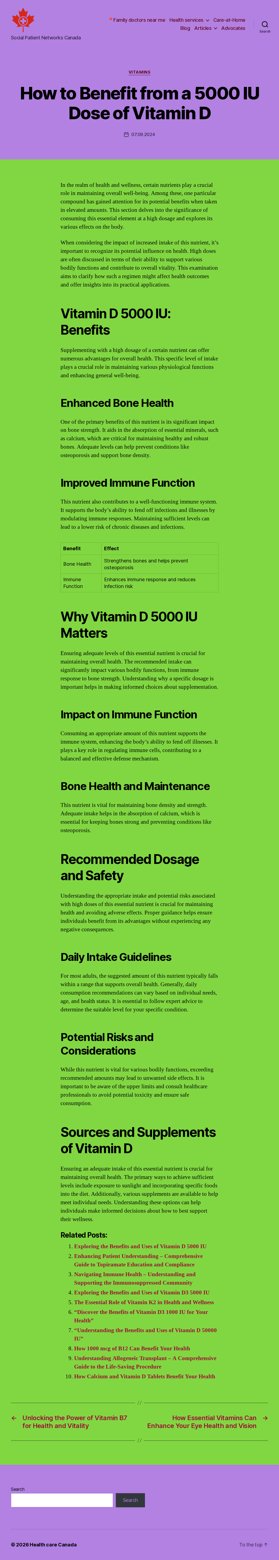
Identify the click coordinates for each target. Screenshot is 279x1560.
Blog (185, 28)
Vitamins (139, 72)
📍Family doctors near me (136, 20)
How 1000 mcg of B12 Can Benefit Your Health (132, 1348)
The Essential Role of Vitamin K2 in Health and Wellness (144, 1302)
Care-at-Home (229, 20)
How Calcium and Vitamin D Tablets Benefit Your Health (144, 1376)
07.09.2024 (143, 134)
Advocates (233, 28)
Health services (186, 20)
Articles (202, 28)
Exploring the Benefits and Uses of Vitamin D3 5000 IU (142, 1292)
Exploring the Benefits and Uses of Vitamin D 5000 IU (140, 1246)
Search (17, 1489)
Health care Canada (53, 1545)
